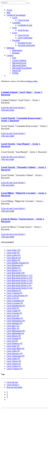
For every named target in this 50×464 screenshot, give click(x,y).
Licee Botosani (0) (15, 265)
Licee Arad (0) (13, 252)
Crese (14, 17)
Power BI (16, 70)
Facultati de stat (24, 43)
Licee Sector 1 (19, 107)
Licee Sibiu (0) (13, 351)
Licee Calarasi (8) (14, 293)
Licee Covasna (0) (15, 303)
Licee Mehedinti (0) (15, 333)
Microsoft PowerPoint (22, 68)
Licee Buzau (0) (14, 290)
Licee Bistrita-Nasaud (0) (18, 263)
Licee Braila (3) (13, 268)
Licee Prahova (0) (14, 343)
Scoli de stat (23, 30)
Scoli (14, 27)
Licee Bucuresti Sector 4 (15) (19, 283)
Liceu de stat (6, 107)
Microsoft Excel (19, 63)
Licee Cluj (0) (13, 298)
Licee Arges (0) (13, 255)
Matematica (17, 50)
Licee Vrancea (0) (14, 368)
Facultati (16, 40)
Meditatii (10, 48)
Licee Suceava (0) (14, 353)
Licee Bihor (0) (13, 260)
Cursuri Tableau (19, 60)
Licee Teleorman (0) (15, 356)
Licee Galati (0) (13, 310)
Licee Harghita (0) (15, 318)
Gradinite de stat (25, 25)
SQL (14, 58)
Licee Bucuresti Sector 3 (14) (19, 280)
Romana (16, 53)
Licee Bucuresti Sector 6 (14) (19, 288)
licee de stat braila (14, 387)
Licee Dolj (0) (13, 308)
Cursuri (10, 55)
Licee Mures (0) (14, 336)
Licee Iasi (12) (13, 326)
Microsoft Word (19, 65)
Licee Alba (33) (13, 250)
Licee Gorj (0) (13, 315)
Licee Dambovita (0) (16, 305)
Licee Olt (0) (12, 341)
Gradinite (16, 22)
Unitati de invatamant (16, 15)
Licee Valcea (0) (14, 363)
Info (8, 12)
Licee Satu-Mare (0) (15, 348)
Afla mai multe (7, 110)
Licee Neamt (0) (14, 338)
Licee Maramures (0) (16, 331)
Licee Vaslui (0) (14, 366)
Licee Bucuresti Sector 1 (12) (19, 275)
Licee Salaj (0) (13, 346)
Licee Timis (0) (13, 358)
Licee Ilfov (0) (13, 328)
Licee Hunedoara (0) (16, 321)
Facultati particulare (26, 45)
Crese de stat (23, 20)
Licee (14, 33)
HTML (15, 73)
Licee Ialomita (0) (14, 323)
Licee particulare (25, 38)
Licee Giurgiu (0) (14, 313)
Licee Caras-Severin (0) (17, 295)
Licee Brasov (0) (14, 270)
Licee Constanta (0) (15, 300)
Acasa (9, 10)
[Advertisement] (25, 436)
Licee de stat (23, 35)
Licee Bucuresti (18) (16, 273)
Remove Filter (33, 81)
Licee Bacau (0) (14, 258)
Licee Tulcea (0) (14, 361)
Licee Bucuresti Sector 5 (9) (19, 285)
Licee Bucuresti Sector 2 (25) (19, 278)
